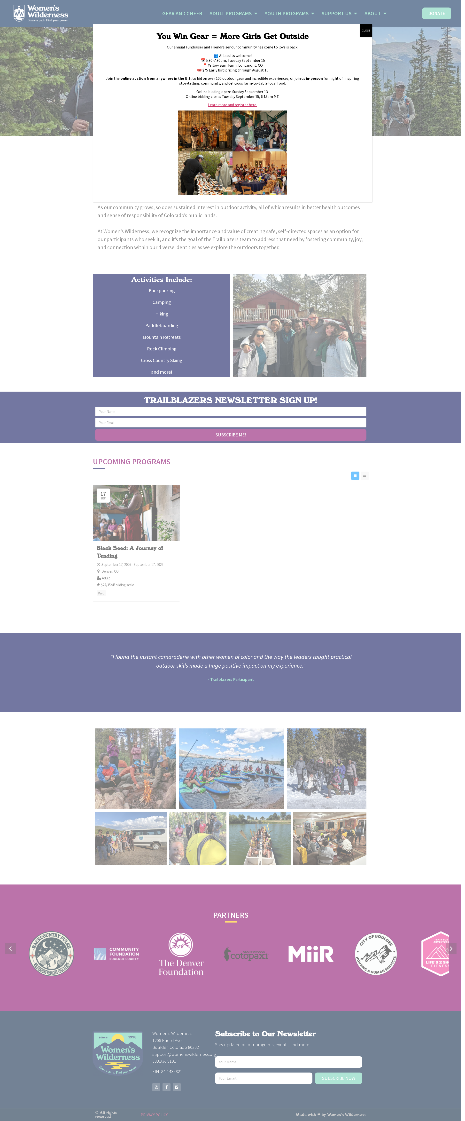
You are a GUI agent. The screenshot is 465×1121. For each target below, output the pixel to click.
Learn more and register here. (232, 104)
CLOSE (366, 30)
